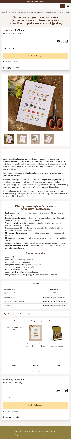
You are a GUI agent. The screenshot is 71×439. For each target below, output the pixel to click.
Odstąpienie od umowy (32, 435)
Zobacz (13, 366)
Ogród (14, 12)
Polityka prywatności (49, 435)
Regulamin (18, 435)
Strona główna (5, 12)
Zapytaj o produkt (12, 417)
